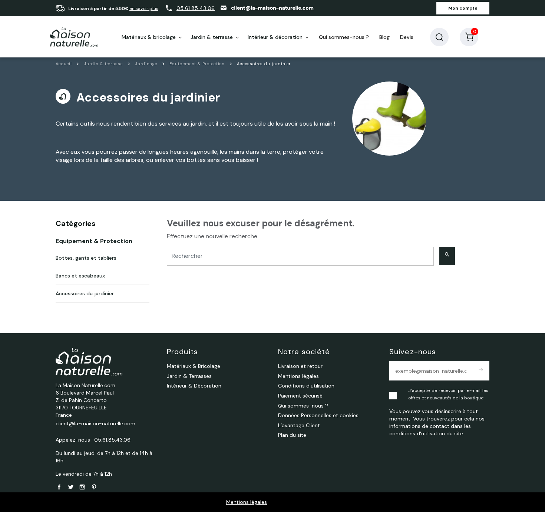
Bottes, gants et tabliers (86, 258)
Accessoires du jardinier (85, 293)
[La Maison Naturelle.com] (74, 37)
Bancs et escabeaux (80, 275)
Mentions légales (246, 502)
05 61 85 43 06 (195, 8)
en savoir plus (143, 8)
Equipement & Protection (94, 241)
